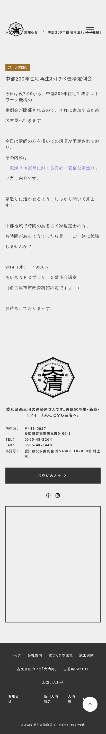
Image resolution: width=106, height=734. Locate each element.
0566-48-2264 (38, 439)
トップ (16, 655)
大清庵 (71, 699)
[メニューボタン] (90, 29)
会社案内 (35, 655)
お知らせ (13, 699)
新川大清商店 (18, 67)
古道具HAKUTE (76, 668)
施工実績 (86, 655)
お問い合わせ (53, 475)
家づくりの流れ (61, 655)
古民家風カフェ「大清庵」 (37, 668)
